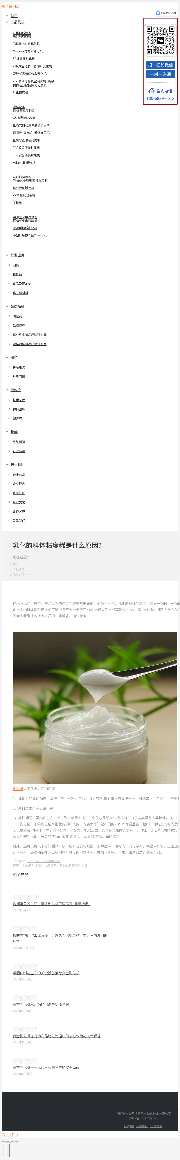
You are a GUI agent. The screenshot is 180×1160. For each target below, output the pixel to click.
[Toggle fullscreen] (12, 1142)
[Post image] (25, 897)
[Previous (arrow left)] (3, 1150)
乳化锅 (36, 865)
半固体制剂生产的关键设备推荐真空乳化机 (46, 972)
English (129, 1126)
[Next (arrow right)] (8, 1150)
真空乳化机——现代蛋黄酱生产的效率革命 (46, 1067)
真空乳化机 (79, 865)
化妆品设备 (48, 865)
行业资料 (33, 861)
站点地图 (142, 1126)
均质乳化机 (64, 865)
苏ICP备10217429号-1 (143, 1118)
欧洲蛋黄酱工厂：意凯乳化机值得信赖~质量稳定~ (51, 903)
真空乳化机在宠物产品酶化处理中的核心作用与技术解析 (57, 1035)
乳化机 (27, 865)
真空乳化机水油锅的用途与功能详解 (41, 1004)
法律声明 (156, 1126)
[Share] (8, 1142)
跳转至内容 (10, 6)
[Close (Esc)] (3, 1142)
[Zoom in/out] (16, 1142)
